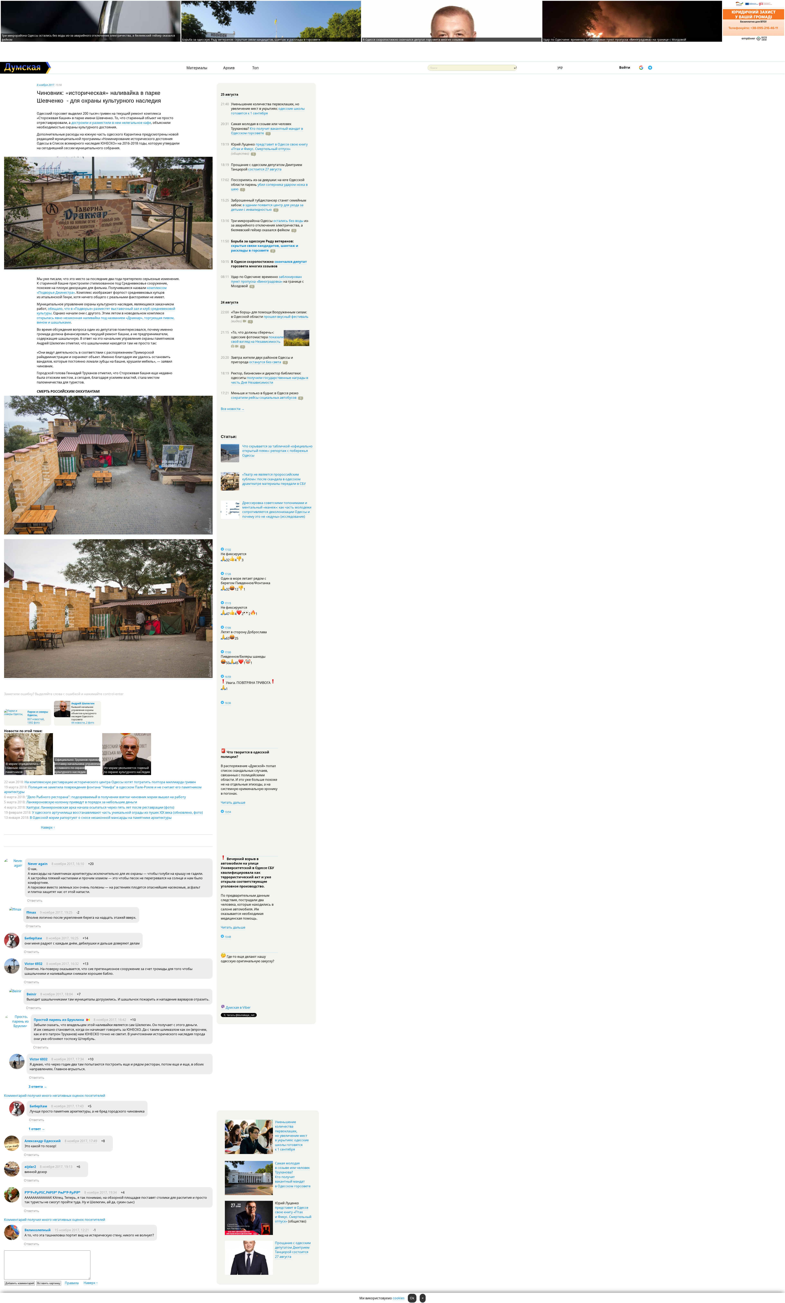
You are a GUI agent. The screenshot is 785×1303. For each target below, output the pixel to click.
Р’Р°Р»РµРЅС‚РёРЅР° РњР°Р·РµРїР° (52, 1192)
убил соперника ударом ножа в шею (269, 186)
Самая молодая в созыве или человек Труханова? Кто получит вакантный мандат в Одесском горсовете (293, 1174)
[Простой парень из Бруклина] (16, 1026)
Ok (412, 1298)
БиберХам (34, 938)
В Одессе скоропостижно (253, 261)
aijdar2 (30, 1166)
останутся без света (265, 362)
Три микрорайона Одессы (252, 220)
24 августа (229, 302)
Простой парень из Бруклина (59, 1019)
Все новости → (232, 409)
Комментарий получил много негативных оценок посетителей (54, 1095)
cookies (399, 1298)
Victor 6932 (33, 963)
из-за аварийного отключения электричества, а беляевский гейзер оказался (270, 225)
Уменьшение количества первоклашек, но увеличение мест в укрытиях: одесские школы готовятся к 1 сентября (292, 1136)
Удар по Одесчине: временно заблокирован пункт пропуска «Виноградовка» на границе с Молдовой (614, 39)
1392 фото (33, 722)
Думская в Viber (238, 1007)
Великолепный (38, 1230)
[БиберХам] (11, 947)
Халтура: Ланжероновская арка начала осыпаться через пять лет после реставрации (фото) (100, 807)
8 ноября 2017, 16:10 (68, 864)
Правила (72, 1283)
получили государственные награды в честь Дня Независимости (269, 379)
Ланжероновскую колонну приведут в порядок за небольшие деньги (81, 802)
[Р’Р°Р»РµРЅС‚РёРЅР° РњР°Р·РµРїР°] (11, 1201)
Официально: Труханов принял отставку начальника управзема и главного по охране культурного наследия (77, 766)
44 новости (78, 722)
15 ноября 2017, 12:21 (72, 1230)
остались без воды (288, 220)
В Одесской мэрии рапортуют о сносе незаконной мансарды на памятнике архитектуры (101, 817)
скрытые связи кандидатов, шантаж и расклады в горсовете (264, 247)
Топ (255, 68)
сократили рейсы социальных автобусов (263, 397)
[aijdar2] (11, 1175)
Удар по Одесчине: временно (255, 276)
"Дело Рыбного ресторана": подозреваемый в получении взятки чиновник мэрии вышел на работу (106, 797)
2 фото (90, 722)
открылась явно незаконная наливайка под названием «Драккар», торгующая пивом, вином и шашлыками (105, 320)
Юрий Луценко (243, 144)
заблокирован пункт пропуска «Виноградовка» (266, 278)
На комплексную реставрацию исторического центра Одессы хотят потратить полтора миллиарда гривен (110, 782)
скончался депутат (291, 261)
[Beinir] (15, 991)
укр (560, 67)
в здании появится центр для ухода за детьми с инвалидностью (267, 207)
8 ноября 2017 (45, 85)
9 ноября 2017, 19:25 (56, 912)
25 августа (229, 94)
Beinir (31, 994)
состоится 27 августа (264, 169)
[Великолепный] (11, 1239)
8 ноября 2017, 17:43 (67, 1106)
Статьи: (229, 436)
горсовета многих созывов (254, 266)
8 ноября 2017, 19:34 (100, 1192)
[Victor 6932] (11, 972)
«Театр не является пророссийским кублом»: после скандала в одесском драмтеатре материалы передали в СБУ (274, 479)
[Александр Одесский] (11, 1149)
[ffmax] (15, 909)
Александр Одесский (43, 1141)
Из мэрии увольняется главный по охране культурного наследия (127, 770)
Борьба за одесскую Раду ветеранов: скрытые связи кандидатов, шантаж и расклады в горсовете (251, 39)
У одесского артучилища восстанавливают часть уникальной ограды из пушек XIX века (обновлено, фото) (117, 812)
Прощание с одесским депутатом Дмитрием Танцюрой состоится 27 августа (293, 1250)
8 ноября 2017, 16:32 (62, 963)
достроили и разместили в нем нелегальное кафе (111, 122)
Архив (228, 68)
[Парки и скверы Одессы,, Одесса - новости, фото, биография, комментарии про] (15, 714)
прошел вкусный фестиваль (286, 316)
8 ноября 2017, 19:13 (56, 1166)
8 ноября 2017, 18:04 (56, 994)
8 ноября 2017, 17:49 (81, 1141)
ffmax (31, 912)
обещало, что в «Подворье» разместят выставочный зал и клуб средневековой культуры (106, 310)
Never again (38, 864)
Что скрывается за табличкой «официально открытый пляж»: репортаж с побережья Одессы (277, 451)
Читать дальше (233, 802)
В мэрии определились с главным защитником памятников (23, 768)
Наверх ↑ (48, 827)
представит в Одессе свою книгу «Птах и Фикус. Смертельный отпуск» (269, 146)
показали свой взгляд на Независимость (257, 339)
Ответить (35, 900)
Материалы (196, 68)
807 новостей (35, 719)
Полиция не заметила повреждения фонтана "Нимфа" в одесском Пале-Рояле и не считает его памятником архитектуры (103, 789)
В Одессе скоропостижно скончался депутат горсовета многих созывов (413, 39)
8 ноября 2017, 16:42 (110, 1019)
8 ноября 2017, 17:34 (67, 1059)
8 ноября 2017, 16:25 (62, 938)
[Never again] (13, 865)
